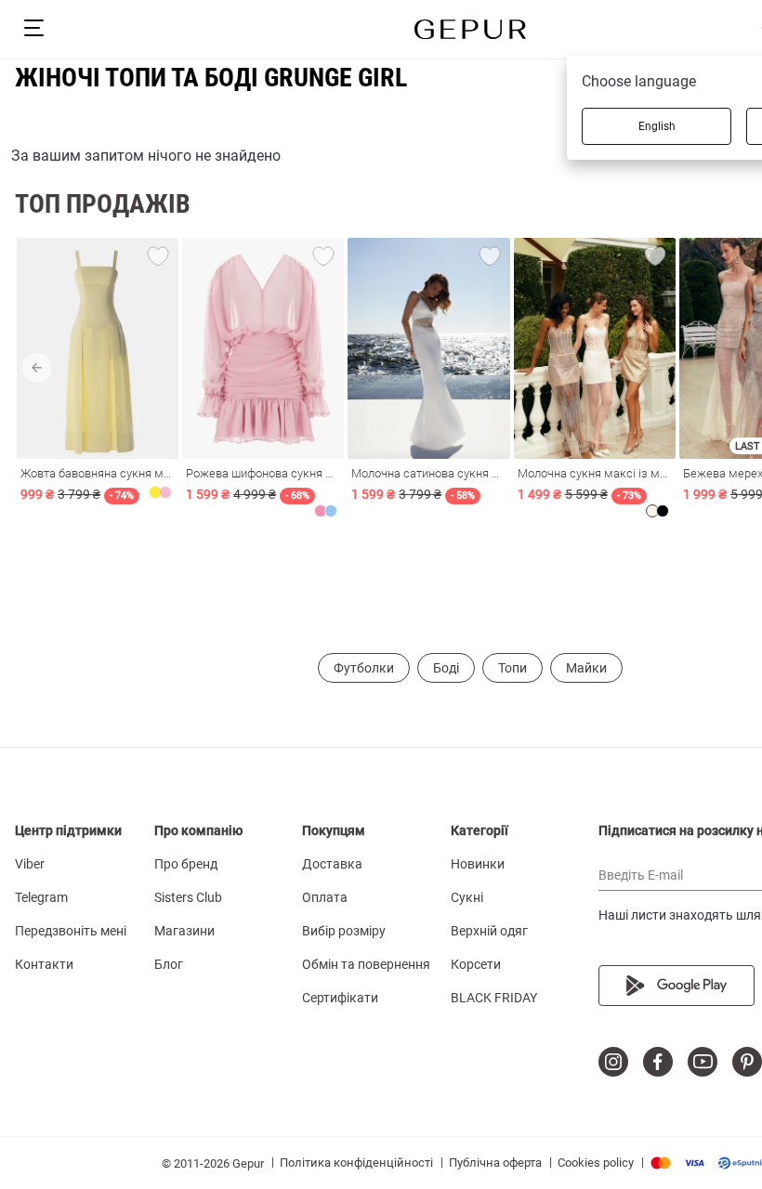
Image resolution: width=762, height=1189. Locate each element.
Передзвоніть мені (70, 930)
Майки (586, 667)
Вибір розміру (344, 930)
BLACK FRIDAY (494, 997)
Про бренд (185, 863)
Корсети (476, 964)
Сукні (467, 897)
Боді (446, 667)
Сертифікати (340, 997)
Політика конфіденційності (356, 1162)
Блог (168, 964)
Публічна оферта (495, 1162)
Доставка (332, 863)
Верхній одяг (489, 930)
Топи (512, 667)
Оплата (325, 897)
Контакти (44, 964)
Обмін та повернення (366, 964)
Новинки (478, 863)
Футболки (364, 667)
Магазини (184, 930)
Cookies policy (596, 1162)
